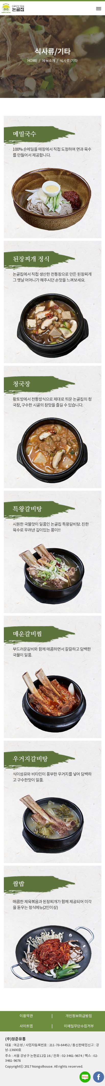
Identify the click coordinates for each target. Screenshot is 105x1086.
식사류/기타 (69, 61)
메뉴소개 (48, 61)
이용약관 (26, 1016)
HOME (32, 61)
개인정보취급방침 (78, 1016)
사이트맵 (26, 1026)
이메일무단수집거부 (79, 1026)
